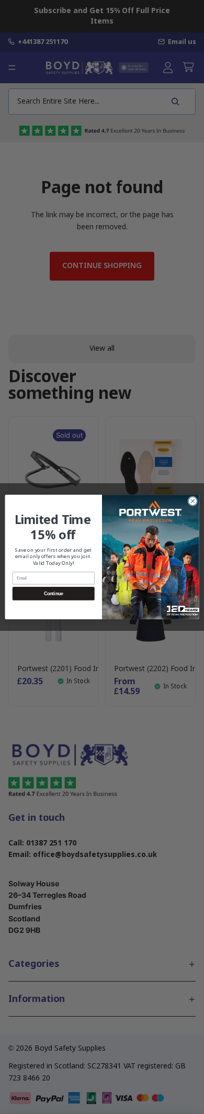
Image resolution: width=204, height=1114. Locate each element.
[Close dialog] (192, 501)
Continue (53, 593)
